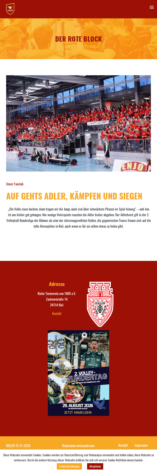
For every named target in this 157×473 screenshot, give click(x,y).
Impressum (141, 445)
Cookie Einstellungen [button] (69, 466)
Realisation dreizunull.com (78, 445)
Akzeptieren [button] (95, 466)
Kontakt (57, 313)
